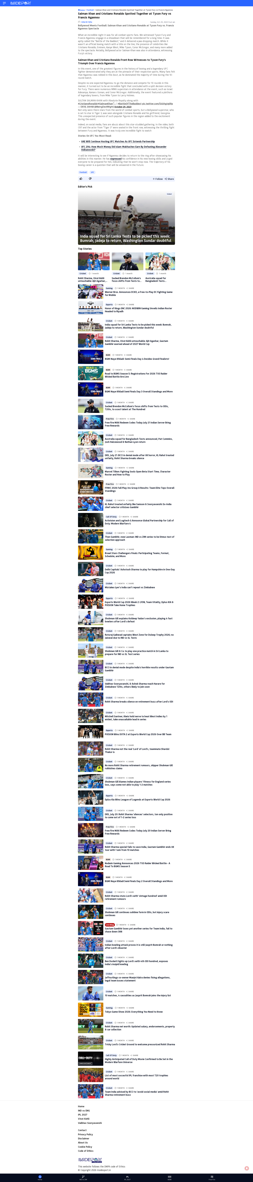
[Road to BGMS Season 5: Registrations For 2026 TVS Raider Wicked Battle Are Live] (90, 373)
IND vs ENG (84, 1110)
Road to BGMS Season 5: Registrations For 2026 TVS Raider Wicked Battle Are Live (136, 375)
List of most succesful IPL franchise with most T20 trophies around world (136, 1077)
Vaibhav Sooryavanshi (90, 1122)
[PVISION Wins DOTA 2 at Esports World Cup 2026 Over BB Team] (90, 732)
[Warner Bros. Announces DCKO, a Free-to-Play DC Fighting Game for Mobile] (90, 291)
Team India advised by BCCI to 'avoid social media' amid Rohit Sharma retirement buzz (137, 1093)
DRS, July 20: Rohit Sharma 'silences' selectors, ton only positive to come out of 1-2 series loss (138, 816)
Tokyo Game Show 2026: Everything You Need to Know (134, 1011)
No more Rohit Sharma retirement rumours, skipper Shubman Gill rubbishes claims (139, 767)
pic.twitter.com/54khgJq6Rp (157, 103)
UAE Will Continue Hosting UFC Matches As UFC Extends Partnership (118, 141)
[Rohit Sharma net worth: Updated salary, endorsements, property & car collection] (90, 1026)
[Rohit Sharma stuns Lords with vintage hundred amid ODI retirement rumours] (90, 895)
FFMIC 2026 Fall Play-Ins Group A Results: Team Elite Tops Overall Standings (139, 489)
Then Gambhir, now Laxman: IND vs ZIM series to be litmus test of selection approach (139, 538)
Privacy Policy (85, 1134)
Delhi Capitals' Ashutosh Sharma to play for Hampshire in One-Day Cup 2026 (140, 571)
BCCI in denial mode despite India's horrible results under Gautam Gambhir (139, 669)
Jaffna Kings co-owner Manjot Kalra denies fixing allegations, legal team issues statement (137, 979)
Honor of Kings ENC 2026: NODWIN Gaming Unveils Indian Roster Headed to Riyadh (138, 310)
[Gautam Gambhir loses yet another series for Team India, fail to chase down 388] (90, 928)
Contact (82, 1130)
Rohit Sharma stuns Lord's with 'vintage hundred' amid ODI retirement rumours (136, 897)
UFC (92, 172)
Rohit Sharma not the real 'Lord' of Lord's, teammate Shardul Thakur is (137, 750)
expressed (115, 158)
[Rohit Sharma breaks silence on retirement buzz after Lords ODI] (90, 699)
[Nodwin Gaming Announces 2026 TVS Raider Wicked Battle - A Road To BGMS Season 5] (90, 863)
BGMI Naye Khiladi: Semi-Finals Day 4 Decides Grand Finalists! (137, 358)
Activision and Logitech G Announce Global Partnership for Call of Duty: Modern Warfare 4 (139, 522)
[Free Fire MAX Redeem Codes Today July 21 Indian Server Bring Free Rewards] (90, 422)
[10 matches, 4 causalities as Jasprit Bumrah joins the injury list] (90, 993)
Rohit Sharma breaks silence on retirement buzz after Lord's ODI (139, 701)
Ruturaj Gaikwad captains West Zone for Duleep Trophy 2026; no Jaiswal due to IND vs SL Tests (139, 636)
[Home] (21, 3)
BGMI (108, 355)
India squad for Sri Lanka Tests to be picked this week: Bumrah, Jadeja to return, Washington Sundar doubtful (125, 238)
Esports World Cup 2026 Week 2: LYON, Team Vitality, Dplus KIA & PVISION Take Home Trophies (139, 603)
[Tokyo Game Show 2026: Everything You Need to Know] (90, 1010)
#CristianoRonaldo (88, 103)
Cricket (169, 194)
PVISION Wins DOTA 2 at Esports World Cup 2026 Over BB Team (138, 734)
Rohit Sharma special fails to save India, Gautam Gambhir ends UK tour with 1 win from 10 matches (139, 848)
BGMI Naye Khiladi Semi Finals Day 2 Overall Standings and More (139, 881)
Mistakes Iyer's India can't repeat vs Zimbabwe (130, 587)
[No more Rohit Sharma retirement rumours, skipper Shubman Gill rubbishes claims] (90, 765)
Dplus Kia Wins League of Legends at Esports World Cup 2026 (137, 799)
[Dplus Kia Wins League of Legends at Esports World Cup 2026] (90, 797)
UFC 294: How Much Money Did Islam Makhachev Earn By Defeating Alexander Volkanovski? (123, 148)
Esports (109, 304)
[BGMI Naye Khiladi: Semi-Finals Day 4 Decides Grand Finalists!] (90, 357)
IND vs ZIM (83, 1180)
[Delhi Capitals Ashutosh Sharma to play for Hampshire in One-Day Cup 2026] (90, 569)
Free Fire (110, 419)
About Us (83, 1142)
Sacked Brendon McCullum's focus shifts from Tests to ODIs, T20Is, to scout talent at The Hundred (126, 279)
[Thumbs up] (81, 178)
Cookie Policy (85, 1146)
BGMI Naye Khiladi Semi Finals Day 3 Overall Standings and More (139, 391)
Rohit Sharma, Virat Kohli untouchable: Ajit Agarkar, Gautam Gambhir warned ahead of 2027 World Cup (92, 279)
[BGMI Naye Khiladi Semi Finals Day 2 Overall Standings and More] (90, 879)
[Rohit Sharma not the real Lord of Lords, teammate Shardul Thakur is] (90, 748)
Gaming (109, 288)
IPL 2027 (82, 1114)
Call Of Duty (111, 517)
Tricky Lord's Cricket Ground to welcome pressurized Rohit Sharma (140, 1044)
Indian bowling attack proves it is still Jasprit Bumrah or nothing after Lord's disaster (139, 946)
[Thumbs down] (90, 178)
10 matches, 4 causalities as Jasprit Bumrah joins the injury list (138, 995)
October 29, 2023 (122, 106)
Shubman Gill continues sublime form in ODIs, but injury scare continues (137, 914)
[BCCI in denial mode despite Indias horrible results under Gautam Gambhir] (90, 667)
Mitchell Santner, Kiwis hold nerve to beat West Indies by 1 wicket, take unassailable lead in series (136, 718)
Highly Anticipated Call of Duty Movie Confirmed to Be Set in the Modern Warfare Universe (139, 1060)
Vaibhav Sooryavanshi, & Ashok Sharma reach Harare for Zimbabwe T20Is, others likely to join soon (135, 685)
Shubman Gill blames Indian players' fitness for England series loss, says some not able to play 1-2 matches (138, 783)
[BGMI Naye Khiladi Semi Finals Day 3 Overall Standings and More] (90, 389)
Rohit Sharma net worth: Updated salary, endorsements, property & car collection (140, 1028)
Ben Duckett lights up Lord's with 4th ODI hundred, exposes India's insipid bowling (136, 963)
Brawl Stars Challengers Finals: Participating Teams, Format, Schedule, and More (137, 555)
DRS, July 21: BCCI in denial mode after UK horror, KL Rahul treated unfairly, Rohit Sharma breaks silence (139, 457)
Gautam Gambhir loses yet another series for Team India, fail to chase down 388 (138, 930)
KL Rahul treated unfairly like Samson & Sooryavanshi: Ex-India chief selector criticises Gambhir (138, 506)
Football (83, 172)
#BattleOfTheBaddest (130, 103)
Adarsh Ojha (86, 22)
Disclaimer (83, 1138)
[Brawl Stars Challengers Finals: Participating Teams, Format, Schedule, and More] (90, 553)
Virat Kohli (83, 1118)
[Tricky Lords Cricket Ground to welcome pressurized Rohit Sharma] (90, 1042)
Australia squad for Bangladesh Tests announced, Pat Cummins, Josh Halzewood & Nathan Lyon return (159, 279)
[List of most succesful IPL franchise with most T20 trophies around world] (90, 1075)
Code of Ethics (85, 1150)
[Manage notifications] (247, 1168)
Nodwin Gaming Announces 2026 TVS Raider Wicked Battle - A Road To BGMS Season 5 (137, 865)
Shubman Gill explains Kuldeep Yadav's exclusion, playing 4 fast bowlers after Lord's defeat (138, 620)
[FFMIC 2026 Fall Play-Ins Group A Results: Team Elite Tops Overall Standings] (90, 487)
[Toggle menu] (4, 3)
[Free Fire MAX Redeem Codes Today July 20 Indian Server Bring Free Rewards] (90, 830)
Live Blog (110, 925)
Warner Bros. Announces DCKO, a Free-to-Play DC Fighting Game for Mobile (138, 293)
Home (81, 1106)
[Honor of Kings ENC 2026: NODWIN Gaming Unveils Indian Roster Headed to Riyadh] (90, 308)
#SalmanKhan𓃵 (107, 103)
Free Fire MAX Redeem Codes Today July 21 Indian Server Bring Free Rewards (138, 424)
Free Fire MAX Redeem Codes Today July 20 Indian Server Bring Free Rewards (138, 832)
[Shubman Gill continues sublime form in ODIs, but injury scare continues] (90, 912)
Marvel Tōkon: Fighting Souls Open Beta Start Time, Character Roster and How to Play (138, 473)
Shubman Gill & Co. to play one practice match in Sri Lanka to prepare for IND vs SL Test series (136, 652)
